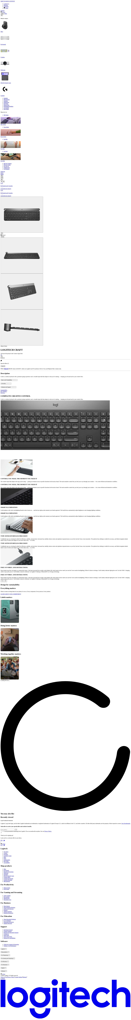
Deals (2, 173)
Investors (6, 854)
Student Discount (8, 923)
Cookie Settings (18, 977)
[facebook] (4, 840)
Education (6, 6)
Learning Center (7, 855)
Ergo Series (6, 889)
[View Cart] (2, 181)
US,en (3, 12)
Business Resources (8, 913)
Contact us (6, 934)
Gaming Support (8, 931)
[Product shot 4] (22, 328)
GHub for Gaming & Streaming (11, 944)
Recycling (6, 861)
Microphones (7, 881)
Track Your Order (8, 936)
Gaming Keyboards (8, 878)
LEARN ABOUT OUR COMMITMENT (11, 594)
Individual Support (8, 930)
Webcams (6, 873)
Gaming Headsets (8, 880)
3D (3, 236)
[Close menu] (2, 15)
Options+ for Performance (10, 946)
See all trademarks (126, 823)
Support (2, 10)
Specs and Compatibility (6, 380)
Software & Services (8, 909)
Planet (2, 174)
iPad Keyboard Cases (9, 876)
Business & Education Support (11, 932)
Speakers (6, 874)
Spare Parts (6, 935)
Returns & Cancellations (9, 938)
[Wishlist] (2, 178)
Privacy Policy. (48, 831)
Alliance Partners (8, 911)
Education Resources (9, 922)
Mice (5, 869)
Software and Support (6, 387)
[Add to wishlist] (2, 233)
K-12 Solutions (7, 920)
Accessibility (7, 862)
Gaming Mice (7, 877)
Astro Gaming (7, 895)
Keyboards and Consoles (7, 186)
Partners (6, 910)
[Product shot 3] (22, 292)
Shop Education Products (10, 919)
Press (5, 858)
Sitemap (25, 977)
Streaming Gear (7, 899)
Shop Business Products (9, 907)
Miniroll (6, 368)
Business (6, 5)
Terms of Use (4, 977)
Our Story (6, 851)
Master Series (7, 887)
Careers (5, 853)
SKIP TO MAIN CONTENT (8, 1)
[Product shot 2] (22, 256)
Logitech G (6, 3)
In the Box (3, 383)
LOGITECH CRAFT (6, 188)
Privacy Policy (10, 977)
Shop (2, 13)
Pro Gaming (6, 897)
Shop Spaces (7, 906)
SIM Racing (6, 898)
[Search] (2, 176)
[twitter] (3, 840)
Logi (2, 183)
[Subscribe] (16, 829)
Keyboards (6, 870)
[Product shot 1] (22, 215)
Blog (5, 857)
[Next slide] (5, 581)
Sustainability (7, 860)
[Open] (4, 181)
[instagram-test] (1, 840)
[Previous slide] (2, 581)
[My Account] (2, 180)
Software (3, 171)
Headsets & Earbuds (8, 871)
